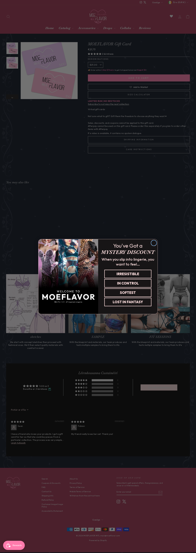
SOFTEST (128, 292)
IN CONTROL (128, 283)
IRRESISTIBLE (128, 274)
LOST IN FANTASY (128, 302)
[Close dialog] (153, 243)
